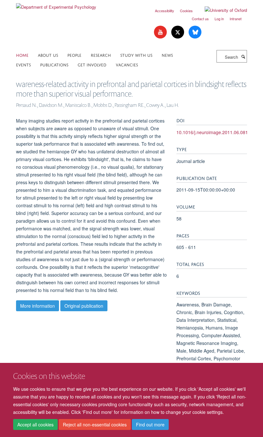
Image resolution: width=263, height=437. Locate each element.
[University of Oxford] (221, 10)
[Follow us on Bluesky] (195, 32)
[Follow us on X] (178, 32)
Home (22, 55)
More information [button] (37, 306)
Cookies (186, 10)
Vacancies (127, 64)
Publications (54, 64)
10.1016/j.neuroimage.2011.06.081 (212, 132)
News (167, 55)
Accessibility (164, 10)
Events (23, 64)
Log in (219, 18)
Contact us (200, 18)
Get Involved (92, 64)
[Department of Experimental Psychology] (56, 5)
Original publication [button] (83, 306)
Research (101, 55)
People (74, 55)
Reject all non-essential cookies (95, 424)
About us (48, 55)
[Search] (243, 56)
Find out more (150, 424)
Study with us (136, 55)
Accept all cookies (35, 424)
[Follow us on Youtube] (161, 32)
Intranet (236, 18)
